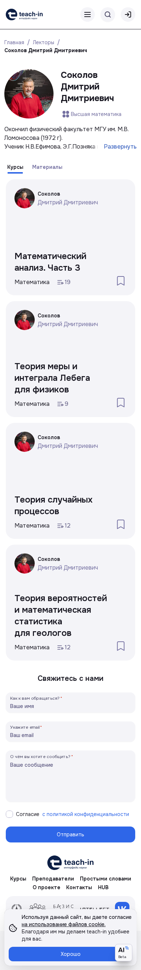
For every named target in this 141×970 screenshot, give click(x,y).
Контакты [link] (79, 887)
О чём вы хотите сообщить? (40, 756)
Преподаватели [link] (53, 878)
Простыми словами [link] (105, 878)
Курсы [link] (18, 878)
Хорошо (71, 954)
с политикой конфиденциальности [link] (85, 814)
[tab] (15, 167)
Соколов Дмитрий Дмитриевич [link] (45, 50)
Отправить (70, 834)
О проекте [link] (46, 887)
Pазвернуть (120, 146)
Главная (14, 42)
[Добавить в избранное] (121, 281)
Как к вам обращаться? (35, 698)
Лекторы (43, 42)
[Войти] (128, 14)
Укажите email (25, 727)
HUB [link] (103, 887)
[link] (24, 14)
